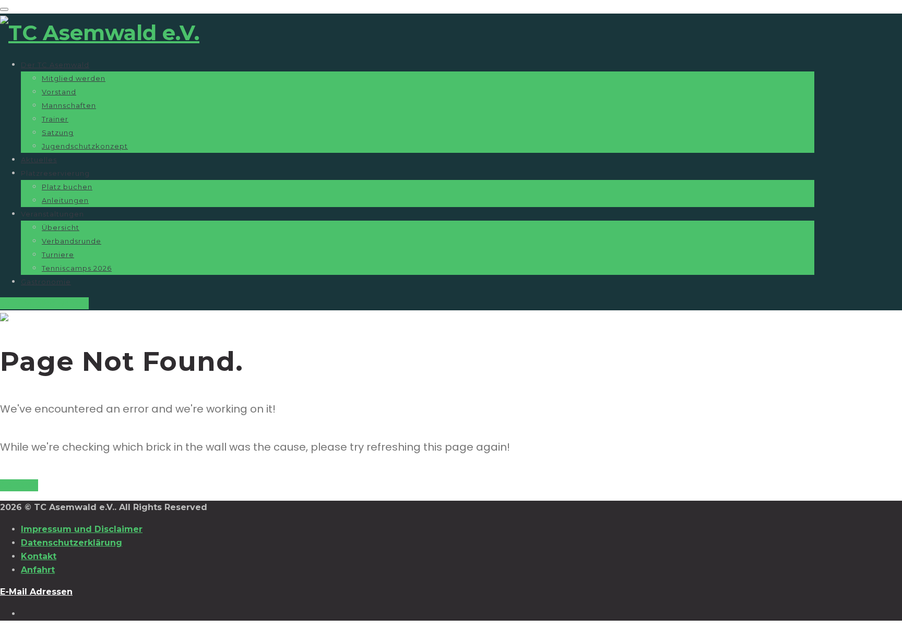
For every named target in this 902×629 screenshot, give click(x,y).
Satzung (58, 132)
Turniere (58, 254)
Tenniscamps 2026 (77, 268)
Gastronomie (46, 281)
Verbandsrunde (71, 241)
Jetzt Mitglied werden (44, 303)
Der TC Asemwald (55, 65)
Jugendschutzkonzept (85, 146)
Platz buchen (67, 187)
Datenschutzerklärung (71, 543)
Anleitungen (65, 200)
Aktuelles (39, 159)
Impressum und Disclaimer (82, 529)
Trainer (55, 119)
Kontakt (38, 556)
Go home (19, 485)
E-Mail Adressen (36, 592)
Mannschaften (69, 105)
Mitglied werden (73, 78)
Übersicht (60, 227)
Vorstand (59, 92)
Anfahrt (38, 570)
